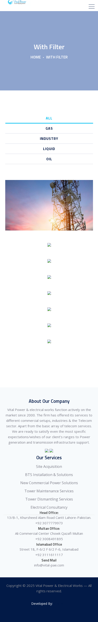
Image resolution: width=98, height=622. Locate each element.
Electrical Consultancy (49, 507)
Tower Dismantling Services (49, 499)
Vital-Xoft (60, 603)
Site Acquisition (49, 466)
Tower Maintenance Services (49, 490)
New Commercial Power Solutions (49, 482)
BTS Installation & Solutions (49, 474)
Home (36, 57)
